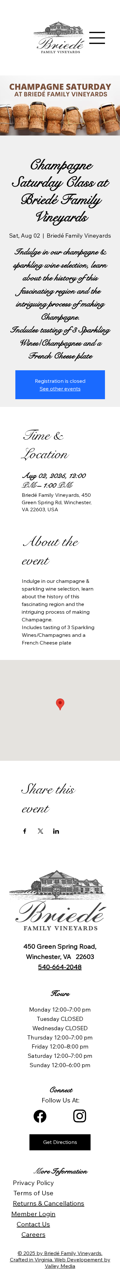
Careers (33, 1234)
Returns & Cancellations (48, 1203)
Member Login (33, 1214)
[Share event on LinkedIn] (56, 831)
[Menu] (97, 38)
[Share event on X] (40, 831)
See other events (60, 388)
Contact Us (33, 1224)
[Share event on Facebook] (25, 831)
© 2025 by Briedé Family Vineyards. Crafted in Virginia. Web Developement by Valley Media (60, 1259)
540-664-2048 (60, 967)
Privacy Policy (33, 1183)
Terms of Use (33, 1193)
